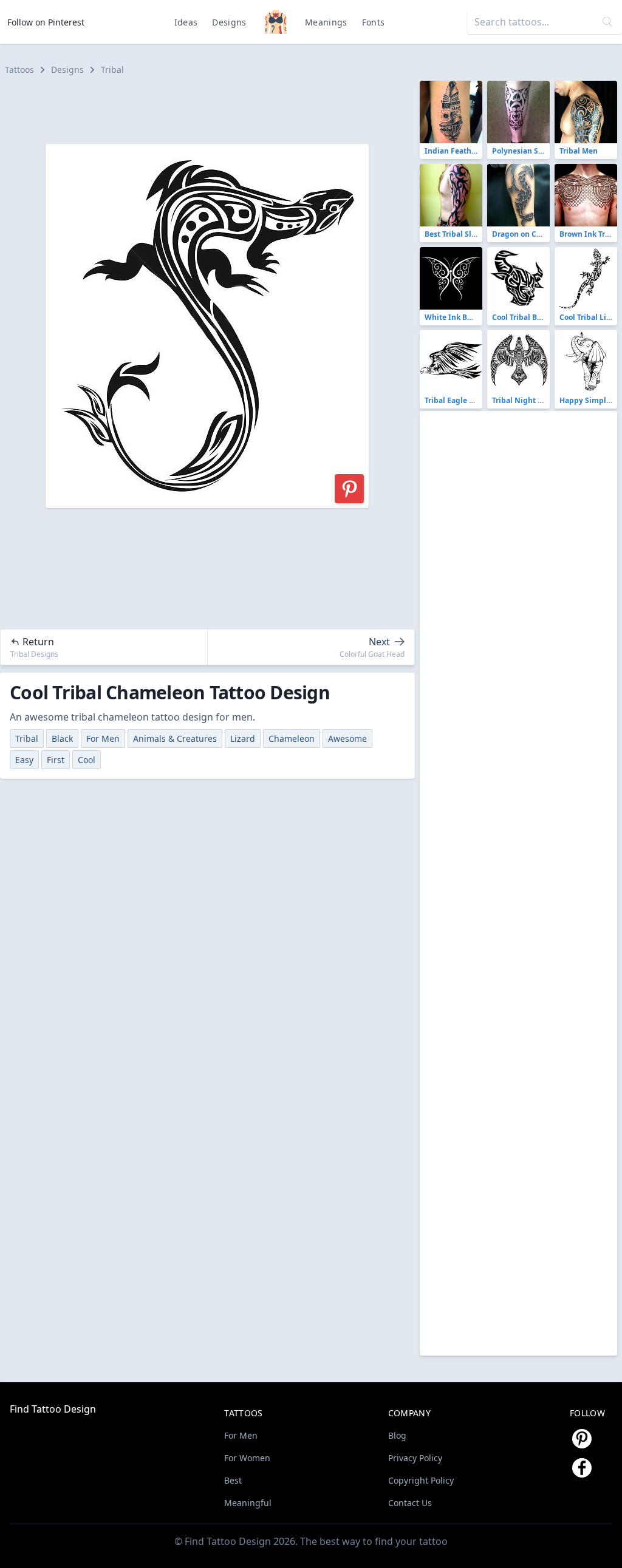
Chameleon (291, 738)
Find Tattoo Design (53, 1409)
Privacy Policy (415, 1458)
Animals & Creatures (175, 738)
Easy (24, 759)
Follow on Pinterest (45, 22)
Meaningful (248, 1503)
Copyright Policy (421, 1480)
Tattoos (19, 69)
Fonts (373, 22)
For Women (247, 1458)
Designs (229, 22)
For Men (103, 738)
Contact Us (410, 1503)
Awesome (347, 738)
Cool (86, 759)
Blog (397, 1435)
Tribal (112, 69)
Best (233, 1480)
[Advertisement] (212, 108)
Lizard (242, 738)
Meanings (326, 22)
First (55, 759)
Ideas (186, 22)
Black (62, 738)
